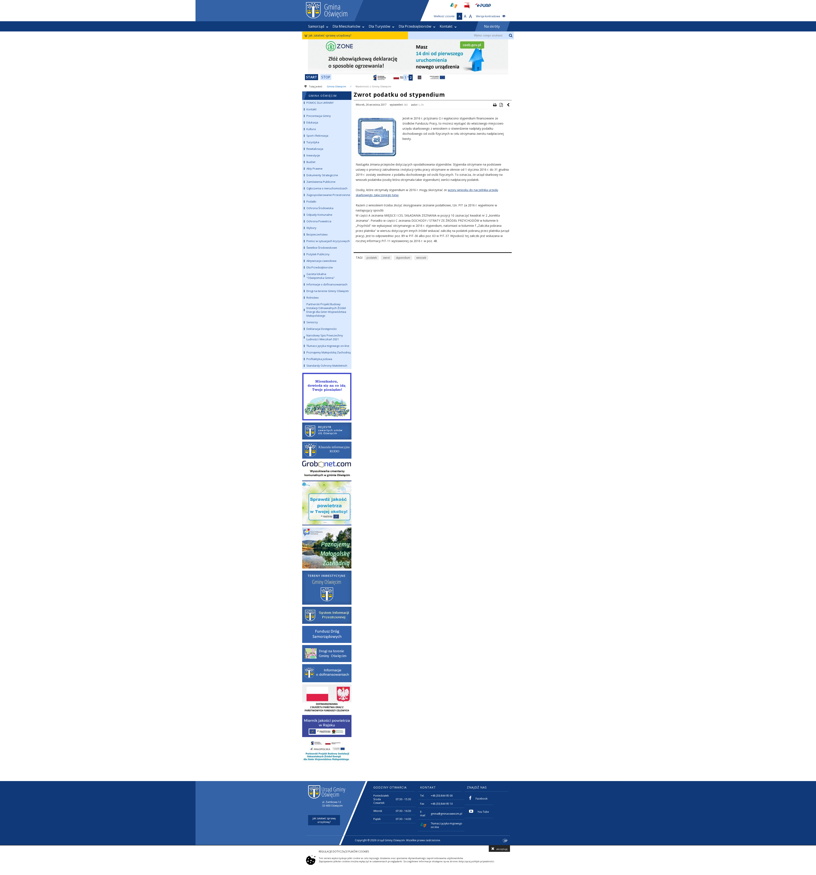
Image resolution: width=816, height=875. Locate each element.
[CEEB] (408, 60)
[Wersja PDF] (501, 105)
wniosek (421, 258)
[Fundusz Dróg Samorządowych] (326, 634)
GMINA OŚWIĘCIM (323, 96)
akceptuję (501, 849)
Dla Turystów (379, 26)
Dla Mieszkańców (346, 26)
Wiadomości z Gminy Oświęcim (373, 86)
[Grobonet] (326, 469)
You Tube (483, 812)
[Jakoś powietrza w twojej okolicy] (326, 503)
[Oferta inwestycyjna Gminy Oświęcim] (326, 588)
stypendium (403, 258)
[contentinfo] (408, 813)
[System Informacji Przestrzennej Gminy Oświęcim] (326, 615)
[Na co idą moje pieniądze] (326, 395)
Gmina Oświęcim (336, 86)
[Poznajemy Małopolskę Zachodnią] (326, 548)
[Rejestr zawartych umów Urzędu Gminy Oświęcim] (326, 431)
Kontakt (446, 26)
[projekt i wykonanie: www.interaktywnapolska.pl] (505, 841)
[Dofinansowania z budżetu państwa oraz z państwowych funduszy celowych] (326, 698)
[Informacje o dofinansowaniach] (326, 673)
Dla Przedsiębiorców (415, 26)
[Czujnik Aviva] (326, 726)
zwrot (386, 258)
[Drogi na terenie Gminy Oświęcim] (326, 653)
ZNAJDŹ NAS (477, 787)
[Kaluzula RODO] (326, 450)
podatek (372, 258)
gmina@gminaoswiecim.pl (446, 813)
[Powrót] (508, 105)
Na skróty (492, 26)
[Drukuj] (495, 105)
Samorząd (316, 26)
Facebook (481, 798)
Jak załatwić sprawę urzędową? (330, 35)
